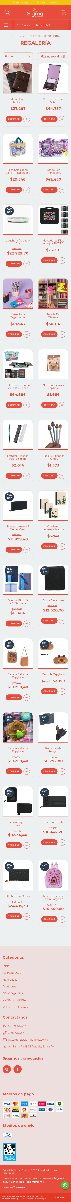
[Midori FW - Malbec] (26, 119)
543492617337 (17, 1026)
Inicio (14, 36)
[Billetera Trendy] (62, 842)
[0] (63, 13)
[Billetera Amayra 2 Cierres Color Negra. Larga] (26, 550)
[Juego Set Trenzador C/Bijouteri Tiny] (62, 190)
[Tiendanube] (14, 1187)
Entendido (61, 1197)
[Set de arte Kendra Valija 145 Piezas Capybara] (26, 405)
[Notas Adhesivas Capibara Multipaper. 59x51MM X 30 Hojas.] (62, 405)
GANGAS (23, 25)
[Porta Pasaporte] (62, 621)
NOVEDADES (45, 25)
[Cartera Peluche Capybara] (26, 697)
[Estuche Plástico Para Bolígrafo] (26, 476)
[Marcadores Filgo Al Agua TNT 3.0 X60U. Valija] (62, 260)
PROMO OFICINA (14, 1000)
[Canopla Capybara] (62, 691)
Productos (9, 986)
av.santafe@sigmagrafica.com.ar (29, 1039)
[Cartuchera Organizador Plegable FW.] (26, 334)
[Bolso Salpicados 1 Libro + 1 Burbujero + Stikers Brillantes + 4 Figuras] (26, 190)
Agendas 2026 (12, 972)
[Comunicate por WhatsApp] (65, 1185)
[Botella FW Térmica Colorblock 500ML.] (62, 334)
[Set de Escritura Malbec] (62, 119)
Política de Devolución (17, 1007)
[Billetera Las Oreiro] (26, 916)
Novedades (10, 979)
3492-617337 (16, 1032)
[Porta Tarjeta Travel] (26, 845)
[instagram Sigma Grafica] (7, 1069)
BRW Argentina (13, 993)
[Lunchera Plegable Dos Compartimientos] (26, 264)
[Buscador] (7, 12)
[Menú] (6, 25)
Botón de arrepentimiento (27, 1181)
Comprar (14, 190)
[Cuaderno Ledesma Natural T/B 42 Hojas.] (62, 546)
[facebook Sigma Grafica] (17, 1069)
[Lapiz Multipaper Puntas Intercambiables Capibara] (62, 476)
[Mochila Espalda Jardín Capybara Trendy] (62, 919)
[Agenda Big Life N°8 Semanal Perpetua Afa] (26, 624)
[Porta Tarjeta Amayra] (62, 771)
